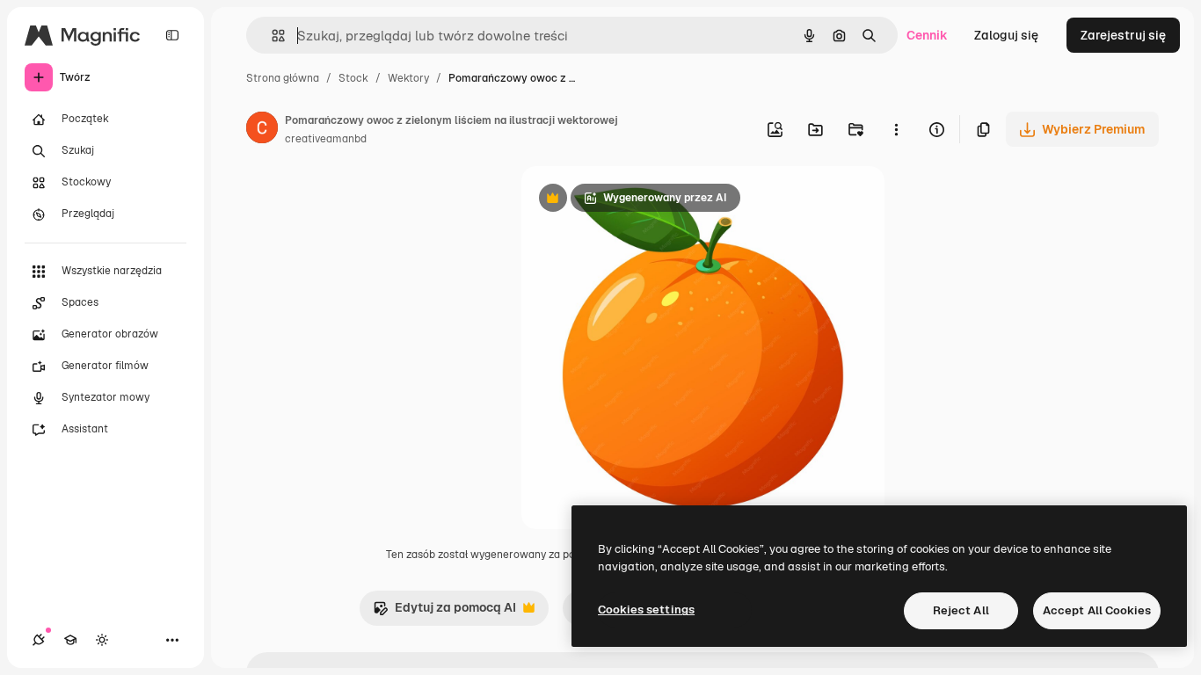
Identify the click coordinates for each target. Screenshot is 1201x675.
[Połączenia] (39, 640)
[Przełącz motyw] (102, 640)
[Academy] (70, 640)
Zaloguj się (1006, 35)
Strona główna (282, 78)
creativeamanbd (326, 139)
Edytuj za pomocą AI (444, 612)
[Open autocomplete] (271, 35)
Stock (353, 78)
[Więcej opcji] (895, 129)
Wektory (408, 78)
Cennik (927, 35)
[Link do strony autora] (262, 130)
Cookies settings (646, 609)
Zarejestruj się (1123, 35)
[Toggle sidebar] (172, 35)
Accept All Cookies (1097, 610)
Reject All (961, 610)
